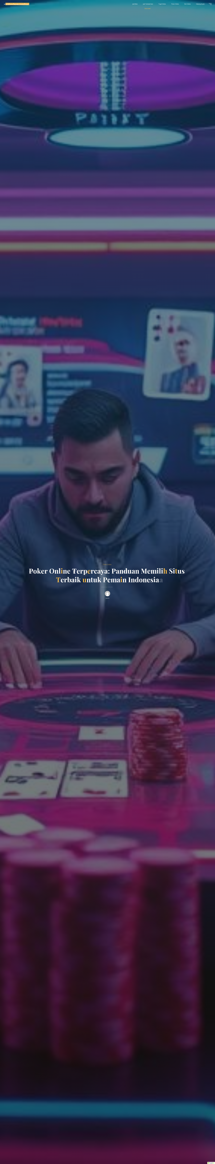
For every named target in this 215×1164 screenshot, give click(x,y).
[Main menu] (210, 4)
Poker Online (107, 564)
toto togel (147, 8)
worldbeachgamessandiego (16, 4)
